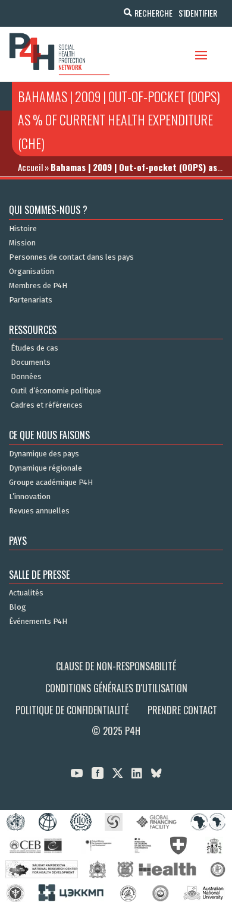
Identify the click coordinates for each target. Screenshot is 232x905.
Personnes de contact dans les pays (71, 257)
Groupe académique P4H (51, 482)
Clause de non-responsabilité (116, 666)
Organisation (31, 271)
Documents (31, 362)
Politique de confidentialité (71, 710)
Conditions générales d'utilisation (116, 688)
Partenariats (30, 300)
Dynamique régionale (45, 468)
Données (26, 377)
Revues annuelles (39, 511)
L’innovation (30, 497)
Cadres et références (47, 405)
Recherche (153, 13)
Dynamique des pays (44, 454)
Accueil (30, 167)
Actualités (26, 593)
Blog (17, 607)
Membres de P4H (38, 286)
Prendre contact (182, 710)
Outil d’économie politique (56, 391)
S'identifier (197, 13)
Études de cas (34, 348)
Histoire (23, 229)
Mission (22, 243)
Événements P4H (38, 621)
